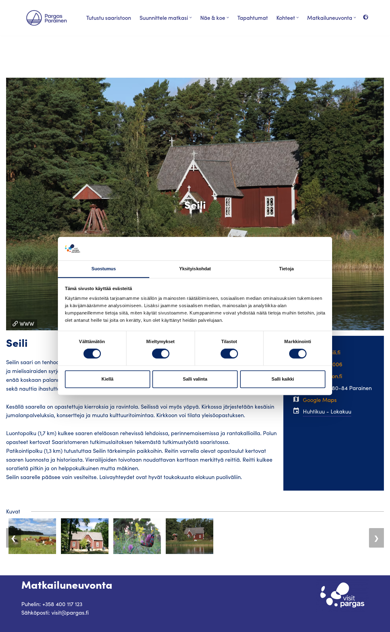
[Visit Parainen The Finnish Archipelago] (46, 17)
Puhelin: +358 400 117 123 (51, 604)
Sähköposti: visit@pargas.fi (55, 612)
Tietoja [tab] (286, 268)
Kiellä (107, 379)
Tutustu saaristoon (108, 17)
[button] (191, 17)
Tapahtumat (252, 17)
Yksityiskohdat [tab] (195, 268)
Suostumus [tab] (103, 268)
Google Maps (320, 399)
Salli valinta (195, 379)
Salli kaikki (282, 379)
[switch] (160, 354)
